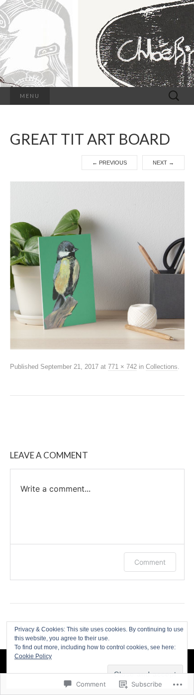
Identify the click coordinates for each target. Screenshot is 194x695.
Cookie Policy (33, 656)
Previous (109, 163)
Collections (162, 366)
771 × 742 (122, 366)
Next (163, 163)
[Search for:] (174, 96)
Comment (150, 562)
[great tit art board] (97, 265)
